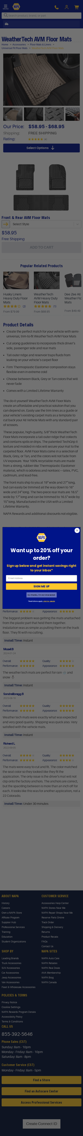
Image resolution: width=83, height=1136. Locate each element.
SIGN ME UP (41, 586)
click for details (49, 601)
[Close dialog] (77, 530)
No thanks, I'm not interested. (41, 595)
